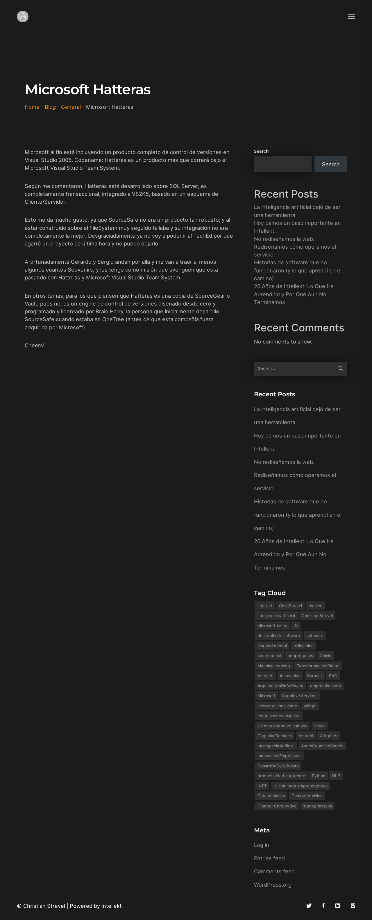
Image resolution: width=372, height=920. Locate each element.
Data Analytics (271, 795)
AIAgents (328, 735)
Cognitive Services (299, 695)
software (315, 635)
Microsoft (266, 695)
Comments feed (274, 871)
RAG (333, 675)
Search (261, 151)
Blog (50, 107)
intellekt (264, 605)
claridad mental (272, 645)
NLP (336, 775)
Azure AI (265, 675)
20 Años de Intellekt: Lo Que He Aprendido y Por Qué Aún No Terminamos (294, 294)
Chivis (325, 655)
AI (296, 625)
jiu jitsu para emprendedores (300, 785)
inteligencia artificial (276, 615)
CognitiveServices (274, 735)
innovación (290, 675)
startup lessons (317, 805)
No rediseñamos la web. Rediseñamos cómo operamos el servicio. (295, 247)
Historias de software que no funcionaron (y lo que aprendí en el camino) (297, 270)
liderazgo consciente (277, 705)
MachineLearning (273, 665)
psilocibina (304, 645)
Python (318, 775)
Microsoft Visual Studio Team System (72, 168)
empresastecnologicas (278, 715)
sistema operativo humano (282, 725)
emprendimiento (325, 685)
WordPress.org (272, 884)
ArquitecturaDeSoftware (280, 685)
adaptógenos (300, 655)
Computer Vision (307, 795)
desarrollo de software (278, 635)
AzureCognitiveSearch (322, 745)
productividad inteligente (281, 775)
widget (310, 705)
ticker (319, 725)
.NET (262, 785)
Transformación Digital (318, 665)
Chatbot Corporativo (276, 805)
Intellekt (111, 906)
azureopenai (269, 655)
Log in (261, 845)
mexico (315, 605)
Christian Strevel (317, 615)
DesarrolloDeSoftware (278, 765)
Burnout (314, 675)
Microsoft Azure (272, 625)
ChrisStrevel (290, 605)
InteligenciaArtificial (275, 745)
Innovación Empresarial (279, 755)
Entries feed (269, 858)
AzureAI (305, 735)
